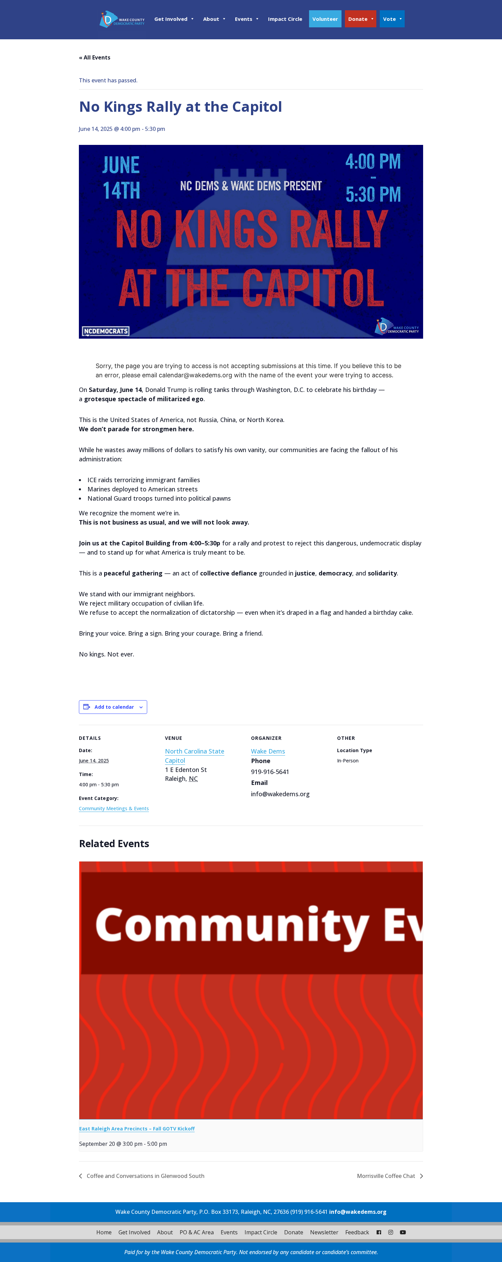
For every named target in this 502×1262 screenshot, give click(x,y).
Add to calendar (114, 707)
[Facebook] (379, 1232)
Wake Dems (268, 751)
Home (104, 1232)
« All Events (94, 57)
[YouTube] (402, 1232)
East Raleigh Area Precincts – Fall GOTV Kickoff (137, 1128)
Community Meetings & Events (114, 808)
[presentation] (251, 990)
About (211, 18)
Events (243, 18)
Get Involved (170, 18)
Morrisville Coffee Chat (387, 1176)
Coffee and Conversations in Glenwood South (145, 1176)
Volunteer (325, 18)
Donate (357, 18)
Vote (389, 18)
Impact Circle (285, 18)
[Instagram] (390, 1232)
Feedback (357, 1232)
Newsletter (324, 1232)
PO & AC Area (197, 1232)
